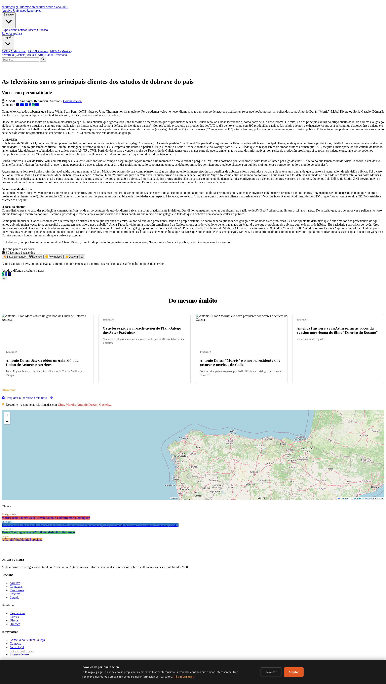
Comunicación (72, 101)
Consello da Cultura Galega (27, 640)
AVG (49, 525)
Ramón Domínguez (77, 518)
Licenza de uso (19, 654)
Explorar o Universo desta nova (27, 398)
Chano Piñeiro (19, 518)
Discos (32, 30)
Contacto (15, 643)
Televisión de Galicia (15, 525)
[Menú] (3, 4)
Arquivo (7, 10)
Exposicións (9, 30)
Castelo (70, 532)
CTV (63, 525)
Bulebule (9, 14)
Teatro (6, 532)
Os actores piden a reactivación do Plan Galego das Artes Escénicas (142, 330)
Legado (8, 37)
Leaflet (344, 498)
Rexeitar (271, 672)
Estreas (22, 30)
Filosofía (59, 532)
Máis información (183, 677)
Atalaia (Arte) (35, 54)
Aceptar (294, 672)
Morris (6, 518)
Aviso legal (17, 647)
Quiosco (42, 30)
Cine (13, 532)
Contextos (16, 586)
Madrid (25, 539)
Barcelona (36, 539)
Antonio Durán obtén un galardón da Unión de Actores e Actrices (42, 362)
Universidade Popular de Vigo (85, 525)
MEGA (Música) (61, 51)
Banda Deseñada (56, 54)
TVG (31, 525)
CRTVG (40, 525)
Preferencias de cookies (22, 650)
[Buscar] (43, 59)
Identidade (47, 532)
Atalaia (17, 33)
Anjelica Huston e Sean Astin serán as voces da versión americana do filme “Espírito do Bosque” (337, 330)
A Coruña (8, 539)
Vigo (17, 539)
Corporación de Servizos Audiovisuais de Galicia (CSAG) (142, 525)
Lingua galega (25, 532)
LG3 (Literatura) (38, 51)
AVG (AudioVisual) (14, 51)
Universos (19, 10)
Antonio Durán (55, 518)
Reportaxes (34, 10)
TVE (56, 525)
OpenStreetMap (361, 498)
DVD (37, 532)
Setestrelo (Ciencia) (14, 54)
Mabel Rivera (37, 518)
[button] (7, 415)
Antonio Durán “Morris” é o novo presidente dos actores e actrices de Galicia (240, 362)
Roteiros (7, 33)
